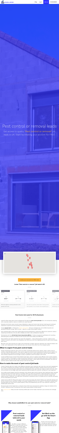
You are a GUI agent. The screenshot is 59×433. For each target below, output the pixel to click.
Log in (40, 2)
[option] (12, 299)
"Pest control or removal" (38, 131)
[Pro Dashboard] (7, 1)
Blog (36, 2)
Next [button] (55, 299)
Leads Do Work (7, 389)
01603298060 (53, 2)
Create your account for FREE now (29, 279)
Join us (46, 2)
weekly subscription (24, 327)
